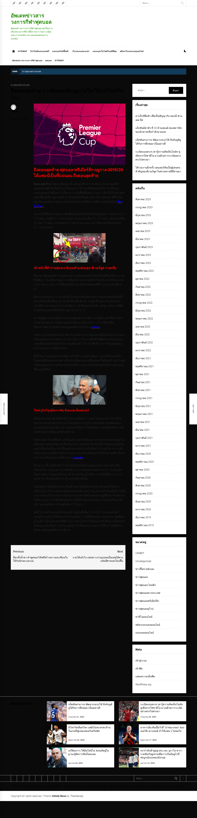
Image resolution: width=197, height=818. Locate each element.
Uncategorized (143, 561)
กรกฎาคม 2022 (144, 302)
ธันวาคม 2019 (143, 517)
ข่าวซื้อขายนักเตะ (145, 569)
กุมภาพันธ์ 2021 (144, 437)
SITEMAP (22, 51)
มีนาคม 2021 (142, 429)
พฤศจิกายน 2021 (144, 366)
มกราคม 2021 (143, 445)
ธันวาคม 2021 (143, 358)
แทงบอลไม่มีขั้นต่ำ (60, 51)
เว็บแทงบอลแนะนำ (81, 51)
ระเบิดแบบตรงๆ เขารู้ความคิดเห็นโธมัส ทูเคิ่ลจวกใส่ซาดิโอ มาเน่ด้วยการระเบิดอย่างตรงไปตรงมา (158, 155)
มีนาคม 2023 (142, 239)
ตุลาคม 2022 (142, 278)
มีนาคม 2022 (142, 334)
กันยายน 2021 (143, 382)
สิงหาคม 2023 (143, 199)
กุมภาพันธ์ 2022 (144, 342)
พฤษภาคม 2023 (144, 223)
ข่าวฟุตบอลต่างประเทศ (20, 85)
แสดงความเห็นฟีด (145, 676)
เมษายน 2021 (142, 422)
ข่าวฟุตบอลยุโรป (144, 608)
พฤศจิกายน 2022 (144, 270)
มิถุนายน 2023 (143, 215)
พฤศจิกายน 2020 (144, 461)
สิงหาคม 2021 (143, 390)
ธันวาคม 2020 (143, 453)
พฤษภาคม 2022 (144, 318)
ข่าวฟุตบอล (141, 577)
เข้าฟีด (139, 668)
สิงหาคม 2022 (143, 294)
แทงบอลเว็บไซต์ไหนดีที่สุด (105, 51)
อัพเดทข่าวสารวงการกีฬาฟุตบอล (31, 18)
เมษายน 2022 (142, 326)
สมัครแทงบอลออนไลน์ (147, 624)
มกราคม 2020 (143, 509)
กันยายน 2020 (143, 477)
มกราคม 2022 (143, 350)
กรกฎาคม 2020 (144, 493)
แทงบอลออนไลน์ (144, 632)
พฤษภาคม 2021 (144, 414)
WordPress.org (143, 684)
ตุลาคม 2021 (142, 374)
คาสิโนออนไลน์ (143, 616)
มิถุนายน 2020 (143, 501)
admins (14, 111)
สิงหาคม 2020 (143, 485)
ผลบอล (48, 60)
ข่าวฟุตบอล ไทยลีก (145, 585)
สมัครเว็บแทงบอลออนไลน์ (132, 51)
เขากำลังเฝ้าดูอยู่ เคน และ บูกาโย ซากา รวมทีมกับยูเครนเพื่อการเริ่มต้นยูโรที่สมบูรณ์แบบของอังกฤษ (161, 754)
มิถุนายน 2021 (143, 406)
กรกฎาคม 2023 (144, 207)
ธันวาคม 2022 (143, 263)
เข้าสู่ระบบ (141, 660)
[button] (185, 51)
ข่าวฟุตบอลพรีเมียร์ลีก (147, 600)
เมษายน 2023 (142, 231)
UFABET (139, 553)
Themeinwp (76, 796)
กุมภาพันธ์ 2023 (144, 247)
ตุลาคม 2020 (142, 469)
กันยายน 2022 (143, 286)
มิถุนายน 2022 (143, 310)
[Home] (13, 51)
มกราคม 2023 (143, 255)
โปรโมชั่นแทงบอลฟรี (39, 51)
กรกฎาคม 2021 (144, 398)
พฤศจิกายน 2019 (144, 525)
